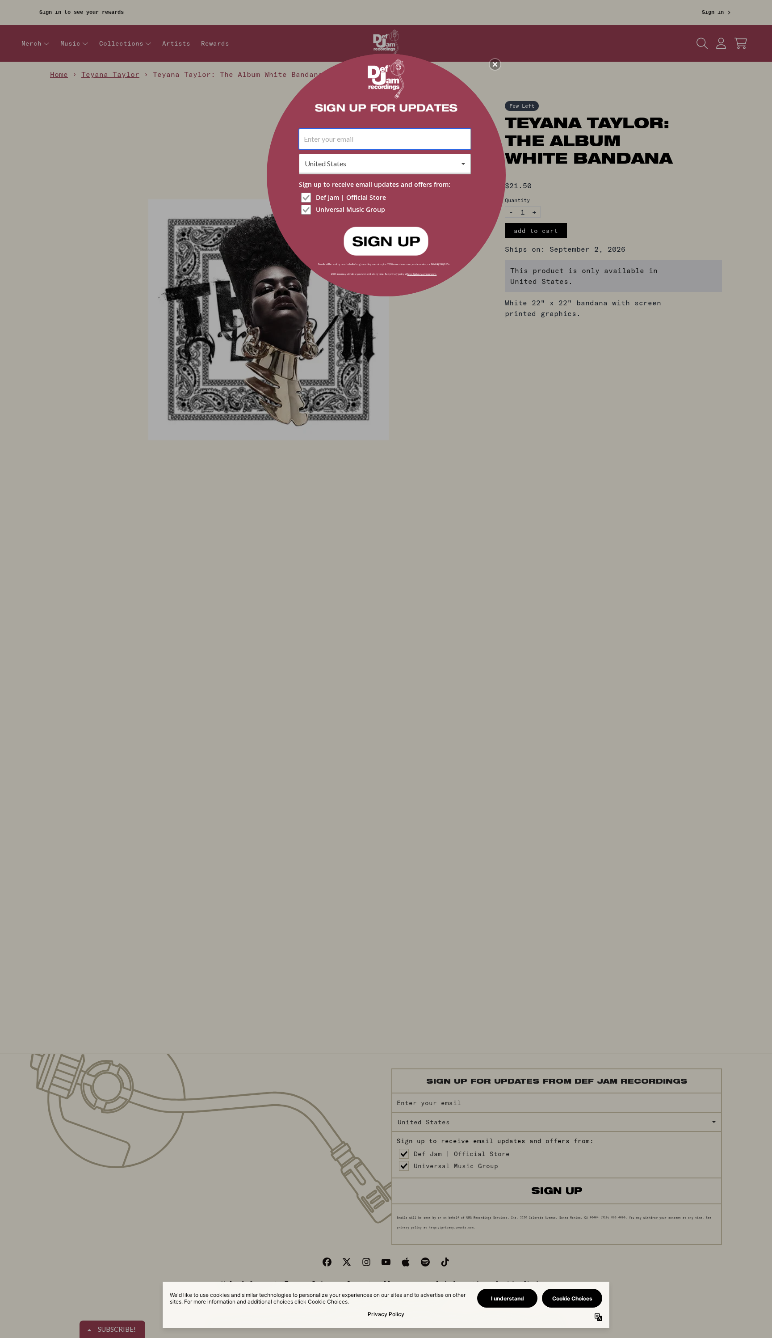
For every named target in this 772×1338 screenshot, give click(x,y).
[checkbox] (386, 198)
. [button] (386, 240)
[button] (495, 64)
